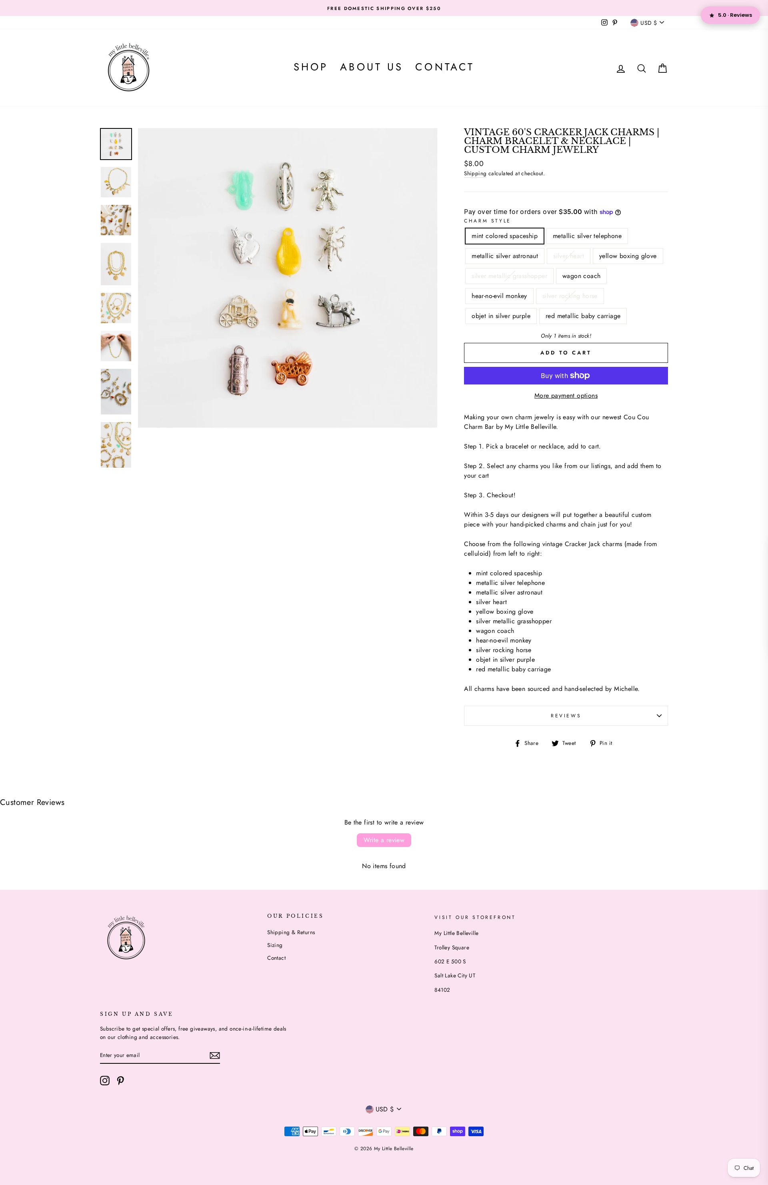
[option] (384, 8)
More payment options (566, 395)
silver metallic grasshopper (509, 275)
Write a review (384, 840)
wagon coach (581, 275)
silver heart (568, 255)
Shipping (475, 173)
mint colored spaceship (505, 235)
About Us (371, 67)
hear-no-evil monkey (499, 295)
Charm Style (487, 220)
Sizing (274, 945)
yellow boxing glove (628, 255)
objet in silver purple (501, 315)
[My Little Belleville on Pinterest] (120, 1080)
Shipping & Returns (291, 932)
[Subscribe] (215, 1056)
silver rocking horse (570, 295)
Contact (444, 67)
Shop (311, 67)
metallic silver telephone (587, 235)
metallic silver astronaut (505, 255)
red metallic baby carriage (583, 315)
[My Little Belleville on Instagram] (105, 1080)
